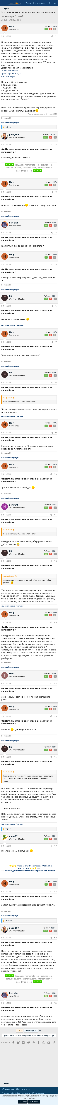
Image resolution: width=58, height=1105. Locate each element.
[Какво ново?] (49, 3)
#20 (55, 1003)
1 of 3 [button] (19, 1030)
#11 (55, 515)
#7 (56, 342)
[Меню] (4, 3)
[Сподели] (52, 36)
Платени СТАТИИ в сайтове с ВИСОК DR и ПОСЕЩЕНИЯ (34, 867)
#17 (55, 846)
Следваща (29, 1030)
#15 (55, 716)
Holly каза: (7, 397)
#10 (55, 474)
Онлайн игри (8, 76)
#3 (56, 192)
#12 (55, 561)
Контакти (26, 1093)
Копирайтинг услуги (10, 122)
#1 (56, 36)
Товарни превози (9, 70)
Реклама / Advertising (11, 1093)
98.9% (54, 505)
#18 (55, 891)
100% (54, 26)
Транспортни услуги (11, 73)
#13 (55, 622)
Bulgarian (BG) (24, 1089)
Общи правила (38, 1093)
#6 (56, 306)
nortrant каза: (8, 576)
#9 (56, 433)
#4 (56, 232)
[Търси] (54, 3)
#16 (55, 757)
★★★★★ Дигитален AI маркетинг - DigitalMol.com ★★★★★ (30, 870)
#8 (56, 383)
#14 (55, 683)
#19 (55, 938)
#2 (56, 144)
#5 (56, 264)
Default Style (9, 1089)
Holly (6, 20)
